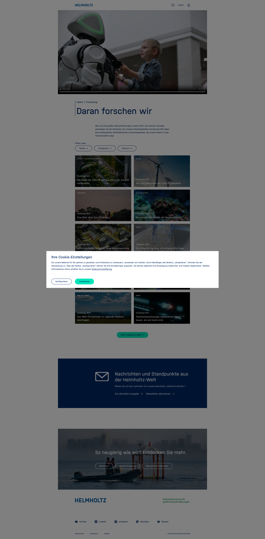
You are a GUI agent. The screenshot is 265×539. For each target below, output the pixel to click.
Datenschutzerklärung (102, 269)
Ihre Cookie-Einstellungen (71, 257)
